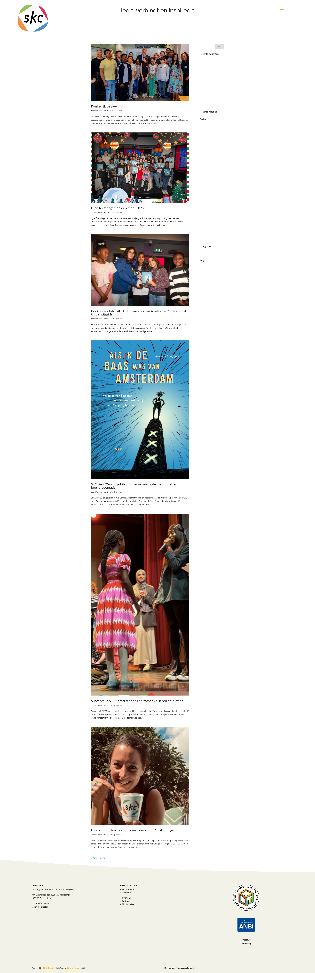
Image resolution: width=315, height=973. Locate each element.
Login (202, 265)
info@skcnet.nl (41, 906)
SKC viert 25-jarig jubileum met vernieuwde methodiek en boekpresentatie (134, 486)
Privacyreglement (185, 968)
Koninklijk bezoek (104, 106)
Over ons (126, 897)
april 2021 (204, 218)
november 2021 (207, 200)
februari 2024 (206, 153)
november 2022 (207, 175)
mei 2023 (204, 166)
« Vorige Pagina (98, 858)
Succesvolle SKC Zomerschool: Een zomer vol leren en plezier (137, 701)
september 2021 (207, 205)
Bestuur (246, 939)
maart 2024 (205, 148)
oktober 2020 (206, 231)
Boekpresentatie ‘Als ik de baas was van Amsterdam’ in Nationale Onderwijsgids (139, 312)
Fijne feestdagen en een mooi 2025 (117, 208)
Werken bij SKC (129, 892)
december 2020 (207, 226)
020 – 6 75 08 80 (41, 903)
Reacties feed (206, 273)
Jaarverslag (246, 943)
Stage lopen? (128, 889)
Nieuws (119, 111)
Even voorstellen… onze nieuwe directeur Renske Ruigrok (134, 830)
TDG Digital (48, 968)
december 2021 (207, 196)
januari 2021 (205, 222)
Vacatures (204, 254)
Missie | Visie (128, 904)
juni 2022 (204, 183)
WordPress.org (207, 278)
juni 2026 (204, 123)
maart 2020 (205, 235)
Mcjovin (98, 111)
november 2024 (207, 131)
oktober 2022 (206, 179)
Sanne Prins (73, 968)
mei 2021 (204, 213)
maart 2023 (205, 170)
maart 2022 (205, 192)
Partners (126, 901)
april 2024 (204, 144)
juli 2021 (204, 209)
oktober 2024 (206, 136)
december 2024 (207, 127)
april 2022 (204, 187)
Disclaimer (169, 968)
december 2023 (207, 157)
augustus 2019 (206, 239)
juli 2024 (204, 140)
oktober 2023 (206, 162)
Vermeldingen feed (209, 269)
